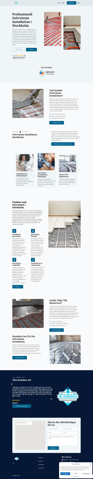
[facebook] (13, 463)
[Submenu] (79, 3)
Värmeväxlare (41, 464)
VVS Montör (40, 457)
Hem (59, 2)
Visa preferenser (86, 473)
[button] (90, 464)
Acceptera (65, 473)
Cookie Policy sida (76, 476)
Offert (62, 2)
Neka (76, 473)
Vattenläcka (40, 461)
